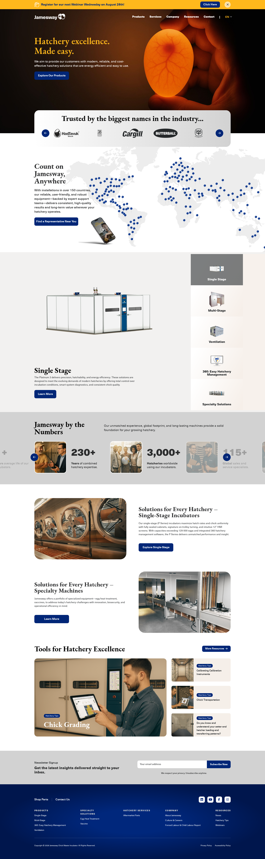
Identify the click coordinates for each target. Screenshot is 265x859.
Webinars (220, 825)
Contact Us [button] (63, 799)
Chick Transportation (208, 699)
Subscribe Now (219, 764)
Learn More (45, 394)
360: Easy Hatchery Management (50, 825)
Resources (191, 17)
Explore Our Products (51, 75)
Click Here (210, 4)
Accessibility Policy (223, 845)
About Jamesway (173, 815)
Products (138, 17)
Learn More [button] (51, 619)
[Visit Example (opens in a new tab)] (202, 800)
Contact (209, 17)
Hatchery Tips (52, 716)
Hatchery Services (136, 810)
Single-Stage (40, 815)
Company (172, 17)
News (218, 815)
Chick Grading (67, 724)
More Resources (214, 648)
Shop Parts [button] (41, 799)
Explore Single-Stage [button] (156, 547)
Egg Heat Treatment (89, 819)
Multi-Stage (39, 820)
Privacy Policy (206, 845)
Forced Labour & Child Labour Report (183, 825)
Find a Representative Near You (56, 221)
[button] (45, 133)
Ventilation (39, 830)
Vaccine (84, 823)
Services (155, 17)
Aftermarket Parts (131, 815)
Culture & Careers (173, 820)
